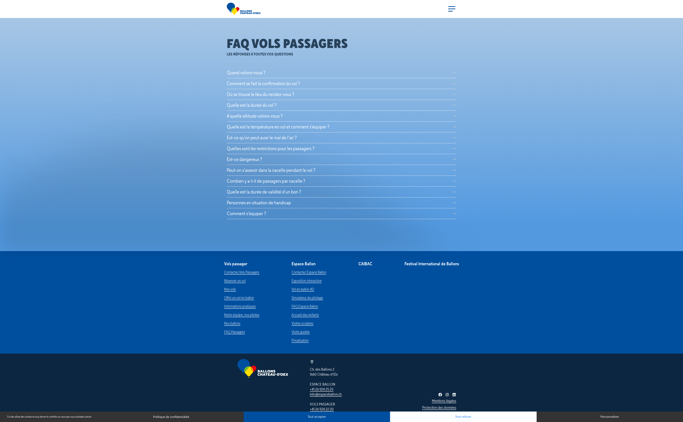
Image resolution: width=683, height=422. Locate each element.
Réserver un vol (235, 280)
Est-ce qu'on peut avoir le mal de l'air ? (262, 138)
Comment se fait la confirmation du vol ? (263, 83)
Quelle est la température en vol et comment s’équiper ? (278, 127)
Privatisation (300, 340)
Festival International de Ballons (431, 264)
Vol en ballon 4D (303, 289)
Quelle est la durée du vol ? (251, 105)
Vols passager (235, 264)
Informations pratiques (240, 306)
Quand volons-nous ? (246, 72)
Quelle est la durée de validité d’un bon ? (264, 192)
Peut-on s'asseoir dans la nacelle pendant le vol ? (271, 170)
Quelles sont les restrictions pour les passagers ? (270, 148)
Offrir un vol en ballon (239, 297)
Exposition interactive (307, 280)
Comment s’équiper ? (246, 213)
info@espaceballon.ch (326, 394)
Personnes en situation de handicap (259, 203)
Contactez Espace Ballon (309, 272)
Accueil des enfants (305, 314)
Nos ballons (232, 323)
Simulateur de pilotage (307, 297)
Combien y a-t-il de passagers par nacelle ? (266, 181)
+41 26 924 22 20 (322, 409)
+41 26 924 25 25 (321, 389)
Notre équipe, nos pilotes (241, 314)
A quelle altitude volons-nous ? (255, 116)
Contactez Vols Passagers (241, 272)
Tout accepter (317, 417)
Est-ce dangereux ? (244, 159)
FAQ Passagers (234, 331)
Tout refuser (463, 417)
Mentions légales (444, 400)
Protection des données (439, 407)
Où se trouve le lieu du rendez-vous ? (260, 94)
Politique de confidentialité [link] (171, 417)
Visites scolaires (302, 323)
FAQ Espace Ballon (305, 306)
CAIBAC (365, 264)
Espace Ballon (304, 264)
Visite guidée (301, 331)
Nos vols (230, 289)
